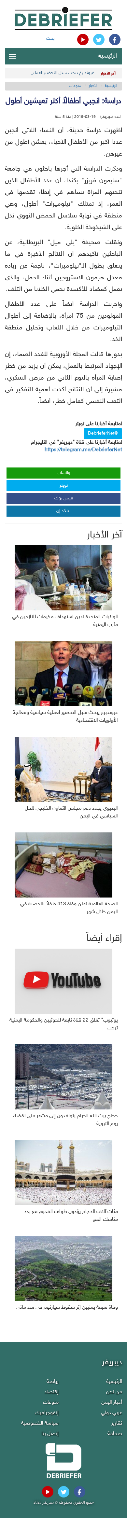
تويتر (64, 485)
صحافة (114, 1434)
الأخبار (93, 86)
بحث (50, 38)
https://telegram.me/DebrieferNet (83, 450)
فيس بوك (63, 498)
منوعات (75, 86)
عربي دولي (111, 1413)
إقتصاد (51, 1392)
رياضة (53, 1382)
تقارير (116, 1423)
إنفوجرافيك (47, 1413)
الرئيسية (107, 56)
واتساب (63, 473)
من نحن (114, 1392)
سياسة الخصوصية (40, 1423)
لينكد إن (63, 511)
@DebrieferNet (103, 433)
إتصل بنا (50, 1434)
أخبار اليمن (111, 1403)
